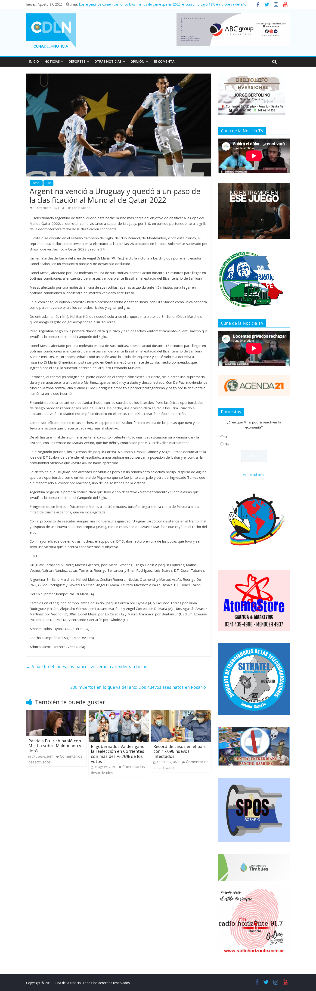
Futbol (36, 183)
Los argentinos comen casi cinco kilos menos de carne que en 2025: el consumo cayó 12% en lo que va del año (162, 4)
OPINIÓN (137, 61)
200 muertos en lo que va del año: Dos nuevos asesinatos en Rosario (140, 687)
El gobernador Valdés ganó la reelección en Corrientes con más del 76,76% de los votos (118, 754)
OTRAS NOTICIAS (107, 61)
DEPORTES (77, 61)
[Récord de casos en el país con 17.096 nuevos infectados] (181, 712)
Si (225, 437)
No (226, 444)
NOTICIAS (52, 61)
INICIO (34, 61)
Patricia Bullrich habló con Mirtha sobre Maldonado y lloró (54, 745)
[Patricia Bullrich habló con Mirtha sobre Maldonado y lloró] (56, 712)
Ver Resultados (254, 474)
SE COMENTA (163, 61)
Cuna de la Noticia (78, 208)
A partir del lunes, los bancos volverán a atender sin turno (86, 666)
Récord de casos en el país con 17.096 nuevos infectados (179, 751)
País (48, 183)
